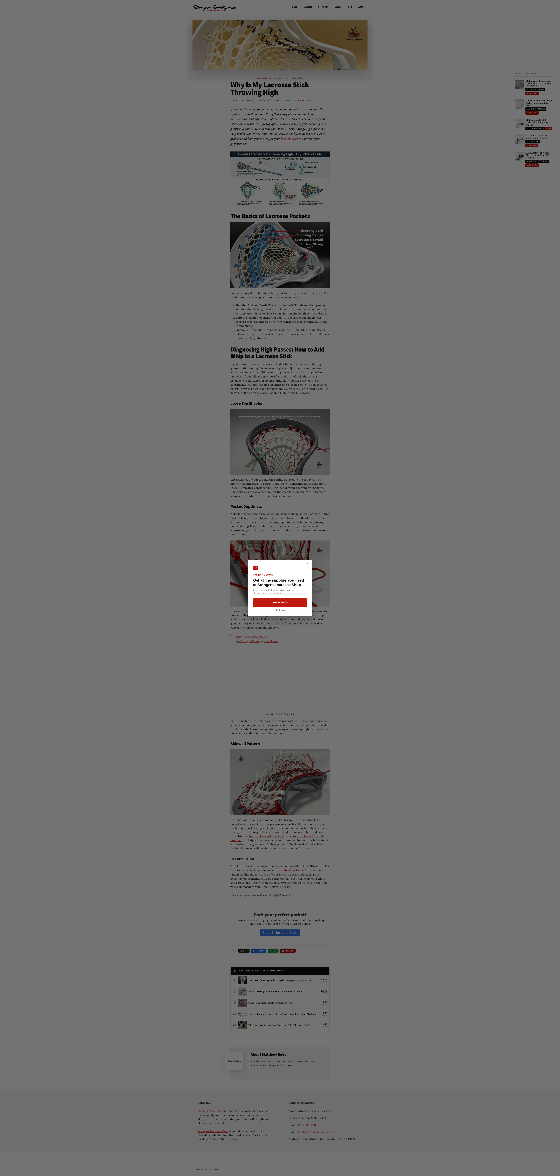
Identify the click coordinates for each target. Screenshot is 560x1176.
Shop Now (280, 602)
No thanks (280, 610)
